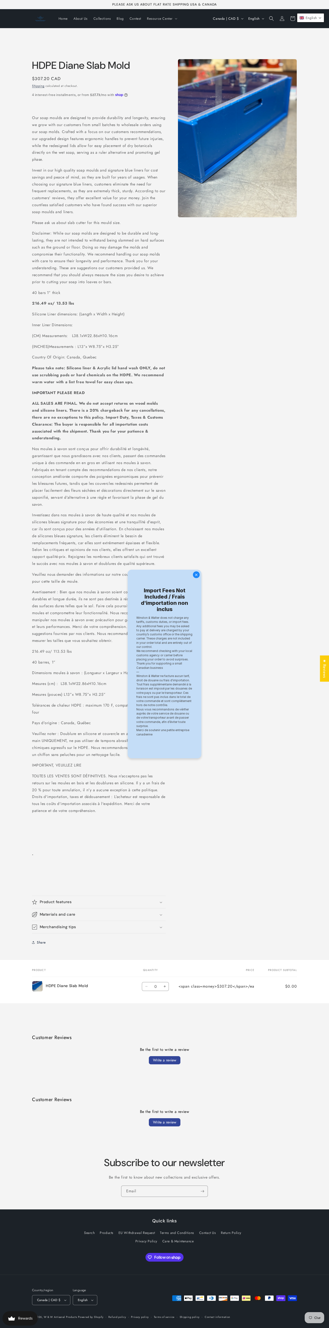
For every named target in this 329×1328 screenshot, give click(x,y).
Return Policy (231, 1233)
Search (89, 1233)
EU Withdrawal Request (136, 1233)
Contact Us (207, 1233)
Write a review (164, 1060)
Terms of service (164, 1317)
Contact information (217, 1317)
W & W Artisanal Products (60, 1317)
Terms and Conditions (177, 1233)
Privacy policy (140, 1317)
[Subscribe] (202, 1191)
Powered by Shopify (91, 1317)
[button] (161, 18)
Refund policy (117, 1317)
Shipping (38, 86)
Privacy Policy (146, 1241)
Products (106, 1233)
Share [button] (41, 942)
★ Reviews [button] (324, 668)
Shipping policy (190, 1317)
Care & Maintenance (178, 1241)
